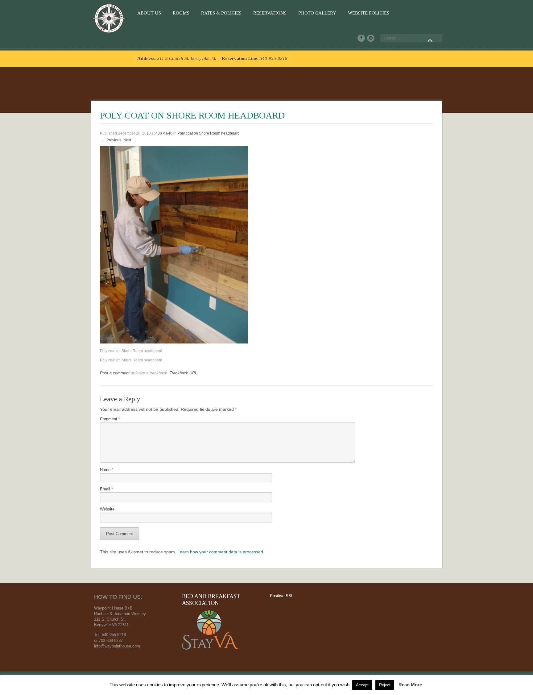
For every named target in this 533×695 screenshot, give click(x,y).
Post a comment (115, 373)
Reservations (270, 12)
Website (107, 509)
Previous (111, 140)
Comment (110, 419)
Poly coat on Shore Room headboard (208, 133)
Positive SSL (281, 595)
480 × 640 (163, 133)
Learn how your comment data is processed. (220, 551)
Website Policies (368, 12)
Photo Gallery (317, 12)
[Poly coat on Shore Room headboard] (174, 244)
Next (129, 140)
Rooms (181, 12)
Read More (410, 684)
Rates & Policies (221, 12)
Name (106, 470)
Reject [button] (384, 685)
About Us (149, 12)
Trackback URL (183, 373)
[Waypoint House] (110, 17)
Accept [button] (362, 685)
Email (106, 489)
